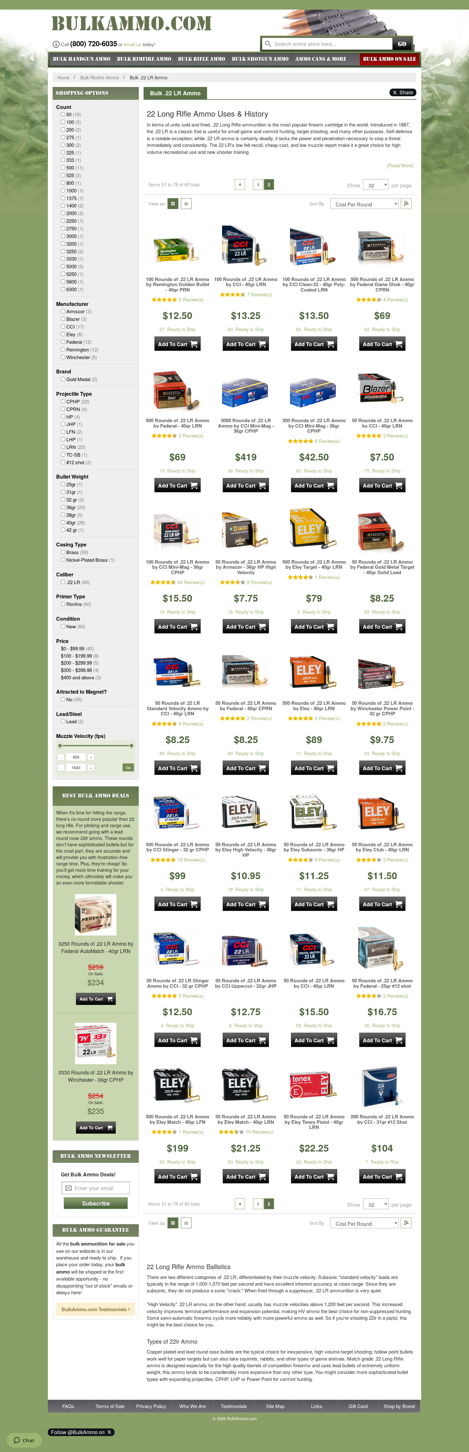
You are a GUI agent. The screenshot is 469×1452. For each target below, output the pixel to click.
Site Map (275, 1406)
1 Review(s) (327, 577)
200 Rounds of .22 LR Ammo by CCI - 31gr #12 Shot (382, 1119)
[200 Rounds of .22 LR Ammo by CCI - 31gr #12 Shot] (382, 1087)
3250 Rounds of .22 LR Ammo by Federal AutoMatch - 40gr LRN (95, 947)
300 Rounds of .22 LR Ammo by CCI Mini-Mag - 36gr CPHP (314, 426)
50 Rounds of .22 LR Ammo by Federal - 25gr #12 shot (382, 983)
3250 (75, 251)
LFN (74, 431)
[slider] (60, 745)
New (76, 626)
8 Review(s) (259, 582)
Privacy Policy (151, 1406)
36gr (75, 507)
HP (73, 416)
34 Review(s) (191, 582)
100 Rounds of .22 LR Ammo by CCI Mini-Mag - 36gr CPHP (177, 567)
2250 (75, 220)
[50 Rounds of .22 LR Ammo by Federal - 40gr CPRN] (246, 673)
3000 (75, 236)
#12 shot (78, 462)
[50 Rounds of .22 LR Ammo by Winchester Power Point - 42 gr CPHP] (382, 673)
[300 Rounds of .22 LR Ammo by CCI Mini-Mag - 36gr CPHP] (314, 391)
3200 (75, 243)
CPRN (76, 409)
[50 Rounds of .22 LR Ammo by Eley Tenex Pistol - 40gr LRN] (314, 1087)
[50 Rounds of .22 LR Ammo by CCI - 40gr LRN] (382, 391)
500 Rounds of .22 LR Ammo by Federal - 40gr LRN (177, 423)
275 (73, 137)
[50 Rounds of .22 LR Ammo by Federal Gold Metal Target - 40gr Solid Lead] (382, 532)
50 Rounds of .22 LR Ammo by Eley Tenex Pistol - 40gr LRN (314, 1122)
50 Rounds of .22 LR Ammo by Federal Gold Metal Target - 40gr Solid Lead (382, 567)
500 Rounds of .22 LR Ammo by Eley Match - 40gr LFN (177, 1119)
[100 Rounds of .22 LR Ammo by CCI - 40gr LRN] (246, 249)
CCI (75, 326)
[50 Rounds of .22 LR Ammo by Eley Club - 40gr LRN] (382, 815)
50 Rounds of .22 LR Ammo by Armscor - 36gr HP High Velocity (245, 567)
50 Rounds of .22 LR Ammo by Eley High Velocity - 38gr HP (245, 850)
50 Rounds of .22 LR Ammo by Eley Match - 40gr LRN (245, 1119)
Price (62, 641)
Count (63, 107)
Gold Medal (81, 379)
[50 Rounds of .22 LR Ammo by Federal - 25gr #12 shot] (382, 951)
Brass (77, 552)
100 (73, 122)
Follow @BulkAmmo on (79, 1432)
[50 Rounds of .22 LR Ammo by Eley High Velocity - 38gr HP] (246, 815)
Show (353, 185)
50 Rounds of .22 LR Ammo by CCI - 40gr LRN (382, 423)
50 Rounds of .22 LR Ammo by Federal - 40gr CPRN (245, 705)
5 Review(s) (327, 440)
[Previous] (240, 184)
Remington (82, 349)
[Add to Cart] (177, 343)
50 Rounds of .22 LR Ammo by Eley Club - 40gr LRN (382, 847)
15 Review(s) (191, 859)
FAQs (68, 1406)
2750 (75, 228)
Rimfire (78, 604)
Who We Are (192, 1406)
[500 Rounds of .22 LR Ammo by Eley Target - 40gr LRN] (314, 532)
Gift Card (358, 1406)
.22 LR (78, 582)
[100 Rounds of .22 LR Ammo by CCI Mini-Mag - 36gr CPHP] (178, 532)
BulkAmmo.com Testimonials (94, 1309)
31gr (74, 491)
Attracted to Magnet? (81, 691)
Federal (79, 341)
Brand (63, 371)
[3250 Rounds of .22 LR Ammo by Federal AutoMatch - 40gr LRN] (95, 914)
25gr (74, 484)
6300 (75, 289)
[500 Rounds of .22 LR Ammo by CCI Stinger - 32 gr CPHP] (178, 815)
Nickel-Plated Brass (90, 559)
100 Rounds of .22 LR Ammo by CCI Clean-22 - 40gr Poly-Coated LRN (314, 285)
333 (73, 159)
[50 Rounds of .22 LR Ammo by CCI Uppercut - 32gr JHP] (246, 951)
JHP (74, 424)
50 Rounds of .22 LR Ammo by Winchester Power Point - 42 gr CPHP (382, 708)
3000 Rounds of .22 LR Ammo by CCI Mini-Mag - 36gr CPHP (246, 426)
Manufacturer (72, 303)
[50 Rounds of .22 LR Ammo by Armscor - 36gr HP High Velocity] (246, 532)
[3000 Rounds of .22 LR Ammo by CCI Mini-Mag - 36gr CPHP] (246, 391)
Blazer (76, 318)
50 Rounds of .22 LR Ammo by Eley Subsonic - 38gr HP (314, 847)
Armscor (79, 311)
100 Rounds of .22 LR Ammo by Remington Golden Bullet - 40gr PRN (177, 285)
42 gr (75, 529)
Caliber (64, 574)
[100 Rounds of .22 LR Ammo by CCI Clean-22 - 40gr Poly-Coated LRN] (314, 249)
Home (63, 77)
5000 (75, 266)
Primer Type (70, 596)
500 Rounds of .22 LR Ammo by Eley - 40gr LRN (314, 705)
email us (132, 44)
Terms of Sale (109, 1406)
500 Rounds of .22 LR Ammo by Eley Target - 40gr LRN (314, 564)
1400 (75, 205)
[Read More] (400, 165)
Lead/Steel (69, 714)
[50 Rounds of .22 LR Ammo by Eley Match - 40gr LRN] (246, 1087)
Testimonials (234, 1406)
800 (73, 182)
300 (73, 144)
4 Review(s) (395, 299)
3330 (75, 258)
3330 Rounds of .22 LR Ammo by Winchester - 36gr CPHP (95, 1076)
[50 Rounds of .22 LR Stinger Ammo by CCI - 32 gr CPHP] (178, 951)
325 (73, 152)
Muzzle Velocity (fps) (80, 736)
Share (405, 92)
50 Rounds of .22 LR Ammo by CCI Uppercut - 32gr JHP (246, 983)
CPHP (77, 401)
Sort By (316, 203)
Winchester (81, 357)
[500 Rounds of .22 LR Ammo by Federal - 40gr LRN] (178, 391)
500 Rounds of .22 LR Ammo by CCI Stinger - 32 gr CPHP (177, 847)
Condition (68, 618)
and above (81, 677)
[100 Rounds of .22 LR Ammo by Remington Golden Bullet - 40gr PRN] (178, 249)
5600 (75, 281)
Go (402, 44)
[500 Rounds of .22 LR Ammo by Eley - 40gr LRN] (314, 673)
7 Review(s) (259, 294)
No (74, 699)
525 (73, 175)
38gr (74, 514)
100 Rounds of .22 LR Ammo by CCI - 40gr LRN (246, 282)
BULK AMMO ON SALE (389, 59)
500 (75, 167)
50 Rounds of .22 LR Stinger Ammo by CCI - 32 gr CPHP (177, 983)
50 (73, 114)
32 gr (75, 499)
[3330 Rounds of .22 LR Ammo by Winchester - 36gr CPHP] (95, 1043)
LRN (76, 447)
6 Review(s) (327, 859)
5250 (75, 274)
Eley (74, 334)
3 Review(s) (395, 435)
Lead (75, 721)
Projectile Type (74, 393)
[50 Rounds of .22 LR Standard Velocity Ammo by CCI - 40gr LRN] (178, 673)
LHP (74, 439)
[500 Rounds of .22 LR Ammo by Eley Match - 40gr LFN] (178, 1087)
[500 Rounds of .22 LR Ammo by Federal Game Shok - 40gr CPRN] (382, 249)
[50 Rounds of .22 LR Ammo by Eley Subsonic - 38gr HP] (314, 815)
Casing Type (71, 544)
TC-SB (76, 454)
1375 (75, 198)
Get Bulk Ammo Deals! (88, 1174)
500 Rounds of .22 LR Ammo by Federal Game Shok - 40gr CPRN (382, 285)
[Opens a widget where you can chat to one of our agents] (24, 1441)
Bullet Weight (72, 476)
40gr (75, 522)
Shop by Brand (399, 1406)
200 (73, 129)
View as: (157, 203)
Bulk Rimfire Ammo (99, 77)
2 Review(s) (191, 299)
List (184, 203)
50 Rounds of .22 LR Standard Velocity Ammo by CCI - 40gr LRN (178, 708)
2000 (75, 213)
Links (316, 1406)
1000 (75, 190)
